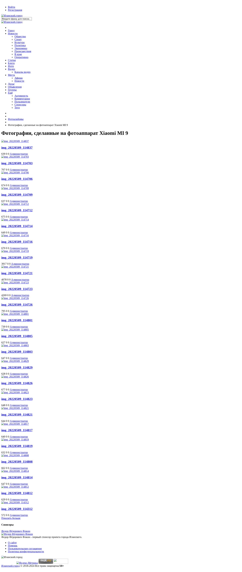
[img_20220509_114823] (15, 392)
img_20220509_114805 (17, 336)
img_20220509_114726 (17, 304)
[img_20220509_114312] (15, 502)
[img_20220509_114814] (15, 471)
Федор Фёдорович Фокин (15, 531)
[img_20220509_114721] (15, 266)
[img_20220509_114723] (15, 282)
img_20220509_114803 (17, 351)
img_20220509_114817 (17, 430)
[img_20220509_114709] (15, 188)
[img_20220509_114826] (15, 376)
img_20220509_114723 (17, 289)
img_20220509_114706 (17, 179)
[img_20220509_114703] (15, 156)
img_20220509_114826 (17, 383)
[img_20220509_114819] (15, 439)
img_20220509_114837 (17, 147)
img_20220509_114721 (17, 273)
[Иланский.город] (11, 15)
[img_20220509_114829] (15, 361)
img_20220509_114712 (17, 210)
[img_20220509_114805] (15, 329)
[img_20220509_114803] (15, 345)
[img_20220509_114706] (15, 172)
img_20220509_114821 (17, 414)
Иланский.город (10, 565)
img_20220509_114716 (17, 241)
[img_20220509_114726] (15, 298)
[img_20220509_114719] (15, 251)
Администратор (19, 153)
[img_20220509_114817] (15, 424)
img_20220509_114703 (17, 163)
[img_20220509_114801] (15, 314)
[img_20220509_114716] (15, 235)
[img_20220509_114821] (15, 408)
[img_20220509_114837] (15, 141)
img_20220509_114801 (17, 320)
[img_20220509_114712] (15, 204)
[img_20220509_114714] (15, 219)
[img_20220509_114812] (15, 486)
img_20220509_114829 (17, 367)
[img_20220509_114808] (15, 455)
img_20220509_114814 (17, 477)
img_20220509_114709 (17, 194)
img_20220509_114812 (17, 493)
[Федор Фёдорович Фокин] (17, 534)
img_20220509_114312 (17, 509)
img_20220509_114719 (17, 257)
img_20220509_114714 (17, 226)
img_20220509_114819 (17, 446)
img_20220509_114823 (17, 399)
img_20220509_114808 (17, 461)
